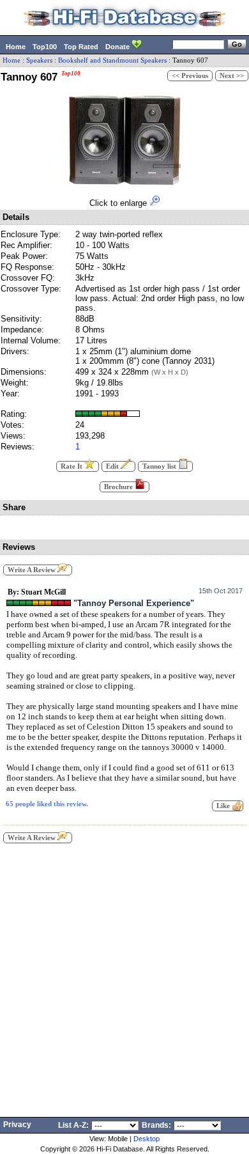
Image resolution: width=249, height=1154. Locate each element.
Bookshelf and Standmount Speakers (112, 60)
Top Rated (81, 47)
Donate (118, 47)
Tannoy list (160, 466)
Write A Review (32, 569)
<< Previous (190, 75)
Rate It (72, 466)
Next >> (232, 75)
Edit (113, 466)
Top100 (45, 47)
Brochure (119, 486)
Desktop (146, 1138)
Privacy (17, 1124)
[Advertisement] (124, 976)
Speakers (39, 60)
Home (16, 47)
